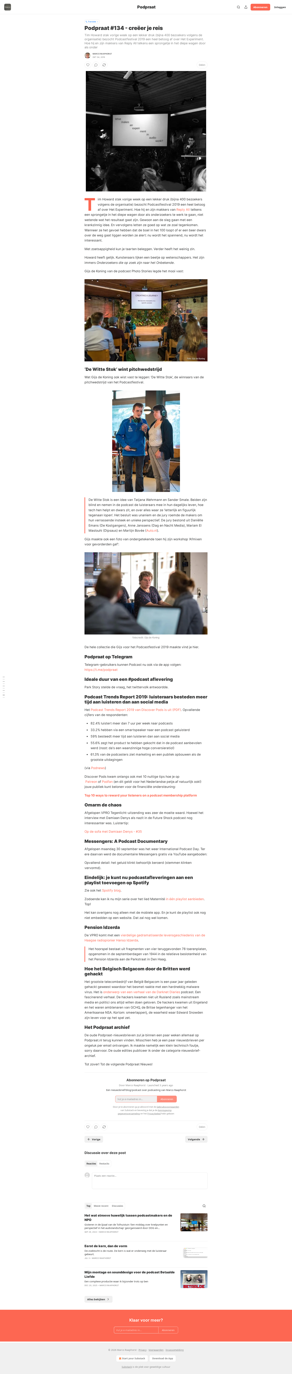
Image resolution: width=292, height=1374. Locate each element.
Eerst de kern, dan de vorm (105, 1246)
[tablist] (97, 1163)
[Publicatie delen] (245, 7)
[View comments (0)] (96, 65)
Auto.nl (151, 531)
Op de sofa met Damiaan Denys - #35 (113, 832)
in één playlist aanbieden (185, 899)
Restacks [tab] (104, 1163)
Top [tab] (88, 1205)
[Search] (238, 7)
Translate (92, 21)
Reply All (183, 210)
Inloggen (280, 7)
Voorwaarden (156, 1350)
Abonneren (260, 7)
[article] (146, 1226)
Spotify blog (111, 890)
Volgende (194, 1139)
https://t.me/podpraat (101, 670)
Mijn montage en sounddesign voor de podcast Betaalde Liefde (129, 1274)
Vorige (96, 1139)
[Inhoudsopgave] (3, 687)
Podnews (98, 768)
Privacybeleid (154, 1113)
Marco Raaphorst (102, 54)
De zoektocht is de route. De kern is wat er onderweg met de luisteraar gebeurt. (125, 1252)
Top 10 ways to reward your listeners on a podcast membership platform (140, 795)
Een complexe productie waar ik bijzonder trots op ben (116, 1281)
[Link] (79, 369)
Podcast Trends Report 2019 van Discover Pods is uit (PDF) (136, 710)
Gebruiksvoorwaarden (168, 1106)
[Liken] (87, 65)
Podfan (107, 782)
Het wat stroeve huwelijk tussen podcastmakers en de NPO (128, 1218)
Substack (127, 1366)
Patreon (91, 782)
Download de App (162, 1358)
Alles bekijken (96, 1299)
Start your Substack (133, 1358)
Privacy (143, 1350)
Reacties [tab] (91, 1163)
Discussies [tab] (117, 1205)
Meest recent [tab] (101, 1205)
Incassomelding (175, 1350)
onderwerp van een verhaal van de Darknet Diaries (141, 992)
